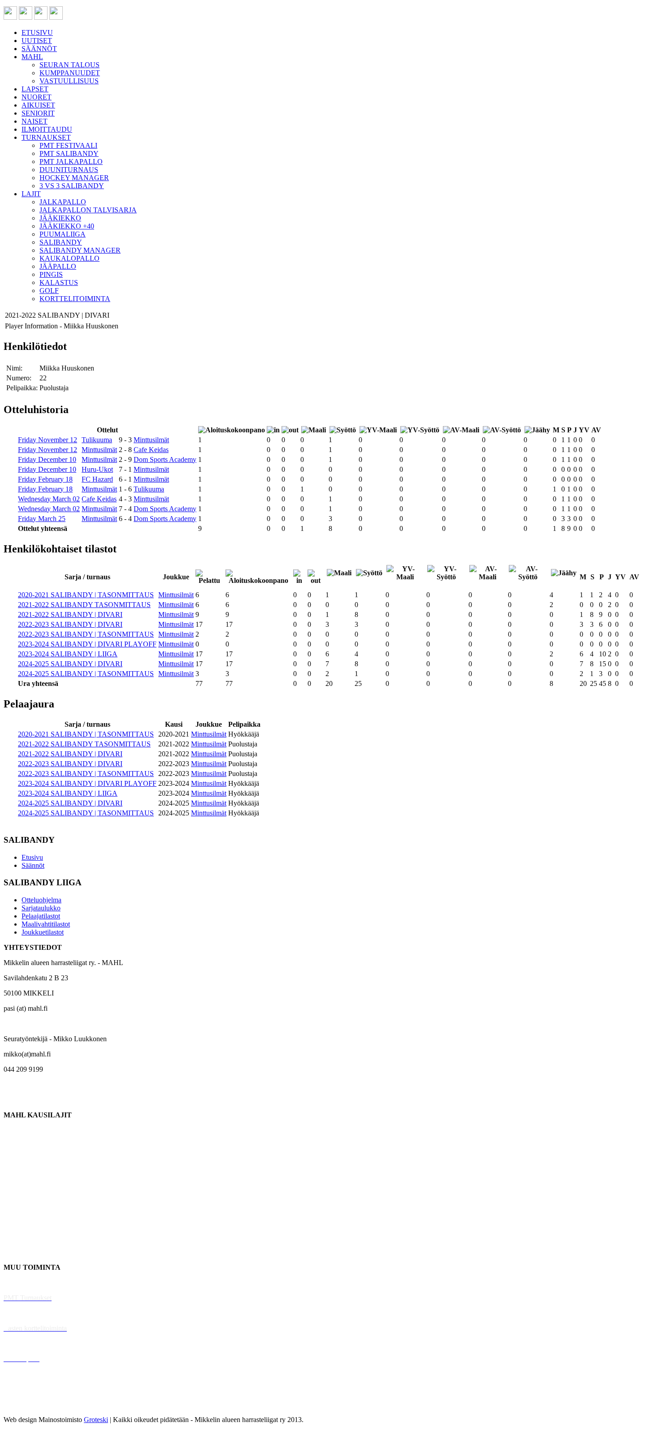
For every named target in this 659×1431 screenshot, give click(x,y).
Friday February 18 (45, 479)
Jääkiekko (18, 1145)
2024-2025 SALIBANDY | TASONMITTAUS (86, 673)
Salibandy (18, 1176)
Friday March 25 (41, 518)
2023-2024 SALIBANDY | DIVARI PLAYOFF (87, 644)
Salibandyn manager (32, 1191)
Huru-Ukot (97, 469)
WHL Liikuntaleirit (32, 1343)
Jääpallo (15, 1221)
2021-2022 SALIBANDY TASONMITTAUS (84, 604)
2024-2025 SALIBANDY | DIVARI (70, 664)
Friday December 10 (47, 459)
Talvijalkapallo (24, 1206)
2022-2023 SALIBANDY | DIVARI (70, 624)
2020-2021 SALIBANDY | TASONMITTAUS (86, 595)
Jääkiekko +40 (24, 1252)
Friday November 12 (47, 440)
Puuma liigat (21, 1237)
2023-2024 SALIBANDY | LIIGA (67, 654)
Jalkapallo (18, 1160)
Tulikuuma (97, 440)
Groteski (96, 1419)
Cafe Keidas (151, 449)
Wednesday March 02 (49, 499)
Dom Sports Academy (165, 459)
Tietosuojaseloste (28, 1404)
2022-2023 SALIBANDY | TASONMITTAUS (86, 634)
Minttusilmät (151, 440)
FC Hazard (97, 479)
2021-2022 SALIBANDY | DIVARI (70, 614)
